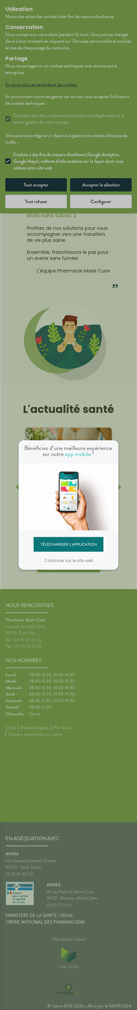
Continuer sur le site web (68, 560)
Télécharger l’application (69, 544)
